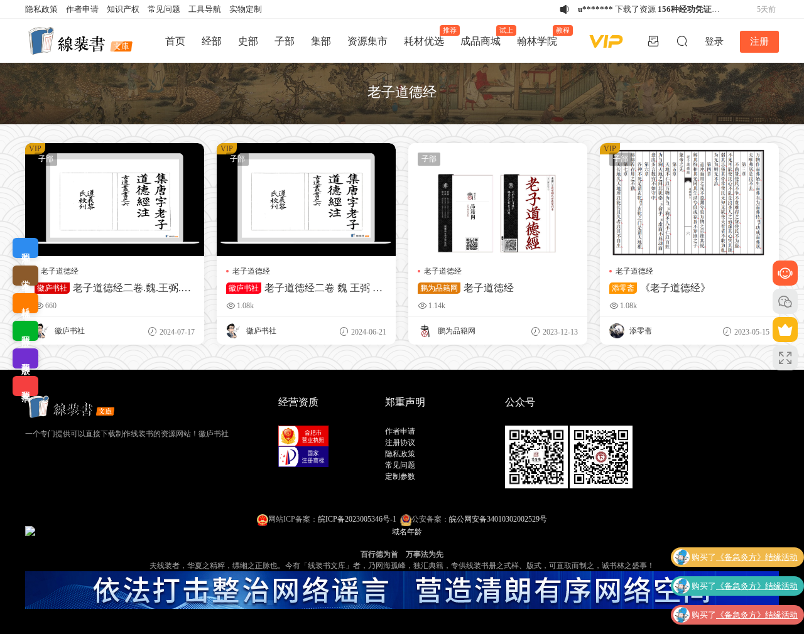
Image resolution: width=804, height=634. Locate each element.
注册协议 (400, 442)
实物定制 (245, 9)
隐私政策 (41, 9)
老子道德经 (60, 271)
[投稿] (653, 41)
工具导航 (204, 9)
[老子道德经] (497, 199)
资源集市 (367, 41)
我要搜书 (25, 386)
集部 (321, 41)
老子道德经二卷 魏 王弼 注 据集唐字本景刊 (304, 288)
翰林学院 (541, 36)
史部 (248, 41)
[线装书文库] (81, 41)
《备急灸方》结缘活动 (757, 557)
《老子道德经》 (661, 287)
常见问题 (164, 9)
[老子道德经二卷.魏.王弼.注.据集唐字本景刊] (114, 199)
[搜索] (682, 41)
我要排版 (25, 330)
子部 (284, 41)
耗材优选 (428, 36)
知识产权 (123, 9)
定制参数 (400, 476)
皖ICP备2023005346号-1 (357, 519)
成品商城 (484, 36)
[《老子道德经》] (689, 199)
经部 (212, 41)
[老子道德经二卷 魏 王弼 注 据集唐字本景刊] (306, 199)
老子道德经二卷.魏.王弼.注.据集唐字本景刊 (114, 288)
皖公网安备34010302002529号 (498, 519)
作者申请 (82, 9)
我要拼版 (25, 358)
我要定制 (25, 247)
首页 (175, 41)
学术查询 (25, 275)
